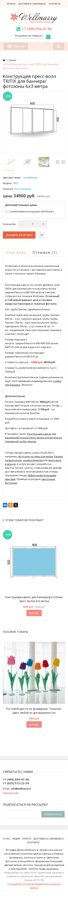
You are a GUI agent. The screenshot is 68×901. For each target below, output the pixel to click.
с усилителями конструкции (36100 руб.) (31, 211)
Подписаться (53, 814)
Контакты (54, 3)
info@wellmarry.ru (21, 788)
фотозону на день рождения (35, 456)
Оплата (11, 3)
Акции (16, 838)
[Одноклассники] (10, 505)
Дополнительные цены (21, 205)
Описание (16, 252)
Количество (9, 224)
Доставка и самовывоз (32, 3)
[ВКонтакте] (5, 505)
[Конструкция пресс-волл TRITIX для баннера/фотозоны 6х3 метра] (34, 122)
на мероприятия (33, 460)
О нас (6, 838)
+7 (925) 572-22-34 (16, 783)
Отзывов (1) (44, 252)
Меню (17, 46)
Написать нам (11, 792)
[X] (15, 505)
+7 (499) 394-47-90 (37, 29)
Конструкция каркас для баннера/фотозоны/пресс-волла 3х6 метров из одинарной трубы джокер (33, 437)
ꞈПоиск (12, 60)
